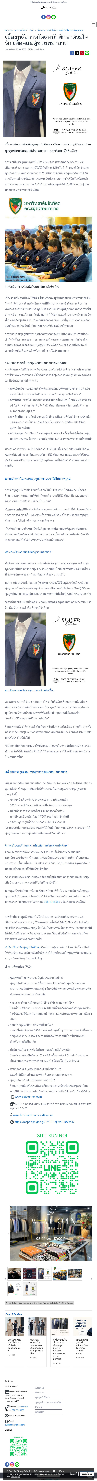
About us (39, 1387)
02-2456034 (22, 1406)
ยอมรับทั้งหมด (87, 1474)
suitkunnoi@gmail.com (15, 1425)
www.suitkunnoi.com (28, 1096)
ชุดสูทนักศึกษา (42, 1397)
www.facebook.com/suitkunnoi (33, 1115)
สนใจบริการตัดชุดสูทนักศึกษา (23, 947)
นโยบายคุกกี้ (15, 1476)
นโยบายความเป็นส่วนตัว (56, 1474)
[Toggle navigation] (93, 24)
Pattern (39, 1407)
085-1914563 (52, 901)
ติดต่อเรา (39, 1411)
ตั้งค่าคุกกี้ (73, 1474)
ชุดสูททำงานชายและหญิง (48, 1402)
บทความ (39, 1392)
